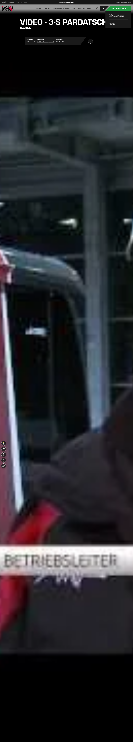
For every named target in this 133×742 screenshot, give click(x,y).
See (25, 2)
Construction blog (123, 2)
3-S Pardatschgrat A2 (45, 42)
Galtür (4, 2)
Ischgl (11, 2)
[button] (97, 8)
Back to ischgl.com (66, 2)
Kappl (19, 2)
